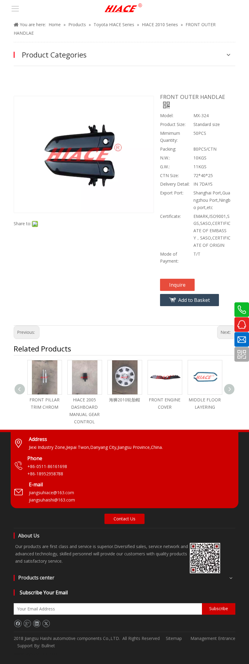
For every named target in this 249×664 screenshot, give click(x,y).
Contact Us (124, 519)
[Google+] (27, 623)
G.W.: (165, 166)
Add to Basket (194, 300)
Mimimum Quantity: (170, 136)
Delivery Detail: (174, 184)
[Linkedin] (36, 623)
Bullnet (48, 645)
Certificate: (170, 216)
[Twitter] (46, 623)
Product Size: (173, 124)
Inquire (177, 284)
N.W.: (165, 158)
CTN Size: (169, 175)
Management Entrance (212, 638)
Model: (166, 115)
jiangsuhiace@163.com (51, 492)
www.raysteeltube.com (36, 653)
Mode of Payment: (169, 257)
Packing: (168, 149)
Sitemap (174, 638)
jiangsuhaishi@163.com (52, 500)
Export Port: (171, 193)
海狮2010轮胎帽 (124, 400)
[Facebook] (18, 623)
